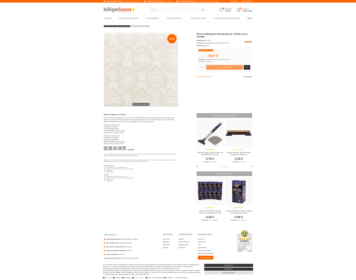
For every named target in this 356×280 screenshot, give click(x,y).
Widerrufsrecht (202, 247)
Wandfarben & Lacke (128, 18)
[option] (210, 141)
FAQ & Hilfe (182, 247)
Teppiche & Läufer (198, 18)
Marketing (128, 278)
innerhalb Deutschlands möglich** (122, 258)
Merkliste (165, 247)
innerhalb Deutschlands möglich (199, 1)
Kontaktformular (183, 245)
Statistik (118, 278)
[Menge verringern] (204, 68)
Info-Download (247, 76)
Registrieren (166, 242)
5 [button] (226, 166)
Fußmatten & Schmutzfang (227, 18)
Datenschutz (201, 242)
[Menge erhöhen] (204, 66)
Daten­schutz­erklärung (142, 274)
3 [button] (223, 166)
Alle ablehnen (229, 269)
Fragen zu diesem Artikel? (204, 76)
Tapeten (107, 18)
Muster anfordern (184, 242)
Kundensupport (246, 1)
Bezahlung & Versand (204, 250)
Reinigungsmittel (175, 18)
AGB (199, 245)
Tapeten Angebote (124, 26)
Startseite (108, 26)
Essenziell (109, 278)
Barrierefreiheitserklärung (205, 253)
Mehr (249, 18)
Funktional (170, 278)
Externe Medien (139, 278)
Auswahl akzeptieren (228, 273)
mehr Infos (130, 149)
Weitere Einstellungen (181, 278)
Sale (115, 26)
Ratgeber (181, 239)
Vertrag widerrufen (205, 257)
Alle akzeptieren (228, 265)
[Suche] (203, 10)
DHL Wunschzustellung (156, 278)
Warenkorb (166, 245)
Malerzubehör (152, 18)
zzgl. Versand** (226, 59)
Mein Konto (234, 1)
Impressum (201, 239)
